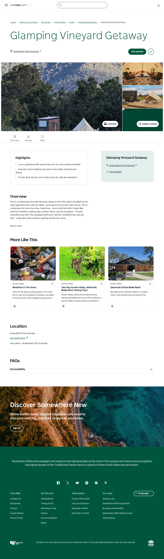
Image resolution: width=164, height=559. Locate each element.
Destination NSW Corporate (116, 503)
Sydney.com (109, 499)
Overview (14, 140)
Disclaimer (15, 503)
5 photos (112, 124)
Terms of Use (16, 518)
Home (13, 22)
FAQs (42, 140)
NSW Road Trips (48, 508)
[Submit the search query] (60, 5)
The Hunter (46, 22)
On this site (47, 493)
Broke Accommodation (87, 22)
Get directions (17, 338)
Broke (72, 22)
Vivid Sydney (109, 518)
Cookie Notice (17, 513)
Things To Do (47, 503)
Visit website (137, 52)
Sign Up (16, 428)
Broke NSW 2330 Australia (26, 52)
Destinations (47, 499)
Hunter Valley (60, 22)
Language (143, 493)
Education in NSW (80, 513)
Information (78, 493)
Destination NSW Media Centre (117, 513)
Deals (43, 523)
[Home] (18, 5)
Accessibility (17, 369)
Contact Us (15, 499)
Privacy (13, 508)
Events (44, 513)
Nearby (28, 140)
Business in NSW (80, 508)
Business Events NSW (113, 508)
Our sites (107, 493)
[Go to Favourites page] (158, 5)
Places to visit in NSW (28, 22)
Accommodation (49, 518)
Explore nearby (149, 124)
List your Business (80, 503)
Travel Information (81, 499)
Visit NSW (15, 493)
